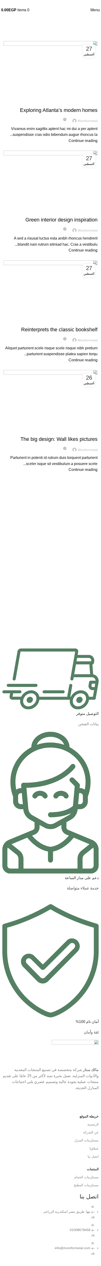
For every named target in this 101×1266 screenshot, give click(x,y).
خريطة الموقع (89, 1116)
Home (93, 38)
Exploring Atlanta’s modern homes (58, 110)
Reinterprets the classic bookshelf (59, 329)
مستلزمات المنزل (86, 1140)
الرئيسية (93, 1124)
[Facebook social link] (50, 3)
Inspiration (86, 211)
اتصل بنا (93, 1156)
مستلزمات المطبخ (86, 1185)
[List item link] (50, 1232)
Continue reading (83, 141)
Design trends (83, 321)
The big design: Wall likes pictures (58, 439)
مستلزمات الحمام (86, 1177)
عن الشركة (91, 1132)
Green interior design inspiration (61, 220)
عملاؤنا (94, 1148)
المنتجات (93, 1169)
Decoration (85, 101)
